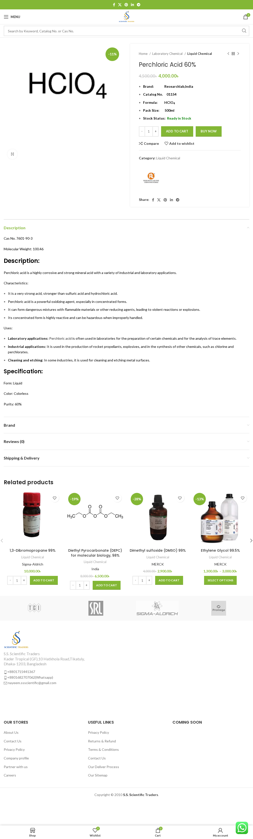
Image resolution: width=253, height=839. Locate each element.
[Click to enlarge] (12, 154)
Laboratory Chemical (167, 54)
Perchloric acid (60, 338)
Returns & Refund (102, 741)
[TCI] (34, 608)
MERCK (158, 564)
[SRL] (95, 608)
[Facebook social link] (114, 4)
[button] (44, 580)
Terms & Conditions (103, 749)
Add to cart (177, 131)
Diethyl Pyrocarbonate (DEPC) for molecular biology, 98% (95, 553)
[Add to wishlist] (54, 498)
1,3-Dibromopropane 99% (33, 550)
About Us (11, 732)
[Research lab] (151, 179)
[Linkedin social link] (132, 4)
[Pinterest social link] (126, 4)
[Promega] (218, 608)
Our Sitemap (97, 775)
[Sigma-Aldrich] (157, 608)
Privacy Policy (14, 749)
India (95, 569)
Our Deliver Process (103, 767)
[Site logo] (127, 16)
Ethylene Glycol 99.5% (220, 550)
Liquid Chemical (199, 54)
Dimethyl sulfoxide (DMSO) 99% (158, 550)
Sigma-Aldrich (32, 564)
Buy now (209, 131)
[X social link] (120, 4)
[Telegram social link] (138, 4)
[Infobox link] (63, 658)
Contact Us (12, 741)
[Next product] (238, 53)
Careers (10, 775)
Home (143, 54)
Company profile (16, 758)
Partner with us (16, 767)
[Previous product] (228, 53)
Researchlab (174, 86)
